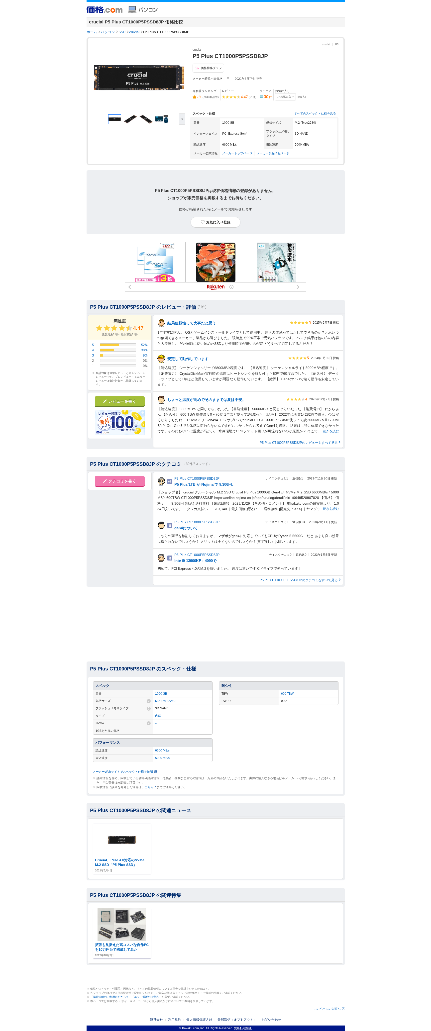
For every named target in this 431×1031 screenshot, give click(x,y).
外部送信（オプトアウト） (236, 1020)
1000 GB (161, 693)
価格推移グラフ (211, 68)
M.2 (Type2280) (165, 701)
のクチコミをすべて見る (299, 580)
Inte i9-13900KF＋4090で (195, 561)
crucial (134, 32)
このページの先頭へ (327, 1009)
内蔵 (158, 716)
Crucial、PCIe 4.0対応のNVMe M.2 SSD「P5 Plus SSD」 (119, 862)
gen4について (186, 528)
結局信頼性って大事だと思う (191, 323)
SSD (121, 32)
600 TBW (287, 693)
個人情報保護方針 (199, 1020)
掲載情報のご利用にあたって (111, 996)
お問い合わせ (271, 1020)
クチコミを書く (122, 481)
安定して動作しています (188, 359)
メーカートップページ (237, 153)
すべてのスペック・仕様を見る (315, 113)
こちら (148, 787)
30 (268, 97)
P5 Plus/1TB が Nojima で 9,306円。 (205, 484)
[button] (182, 119)
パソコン (108, 32)
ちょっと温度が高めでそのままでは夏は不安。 (206, 399)
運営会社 (156, 1020)
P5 (336, 44)
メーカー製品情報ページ (273, 153)
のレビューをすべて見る (299, 443)
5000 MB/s (162, 758)
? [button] (148, 701)
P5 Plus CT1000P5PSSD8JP (196, 478)
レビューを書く (122, 401)
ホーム (92, 32)
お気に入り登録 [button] (218, 222)
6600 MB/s (162, 750)
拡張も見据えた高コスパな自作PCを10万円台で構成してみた (122, 947)
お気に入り (287, 96)
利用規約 (174, 1020)
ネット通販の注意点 (146, 996)
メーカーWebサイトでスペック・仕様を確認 (123, 771)
